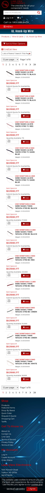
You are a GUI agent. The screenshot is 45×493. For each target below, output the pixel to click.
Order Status (6, 460)
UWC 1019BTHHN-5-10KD (25, 308)
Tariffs (3, 422)
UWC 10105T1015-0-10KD (24, 70)
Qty (9, 88)
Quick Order (6, 413)
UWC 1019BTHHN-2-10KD (25, 256)
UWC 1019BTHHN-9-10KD (25, 359)
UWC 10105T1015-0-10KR (24, 96)
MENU (9, 26)
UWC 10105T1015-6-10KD (24, 148)
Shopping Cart (7, 419)
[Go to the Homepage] (5, 5)
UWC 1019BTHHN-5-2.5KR (25, 333)
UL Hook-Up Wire (34, 37)
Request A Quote (8, 416)
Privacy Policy (7, 442)
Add (27, 90)
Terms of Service (8, 439)
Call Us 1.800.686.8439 (16, 22)
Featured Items (8, 408)
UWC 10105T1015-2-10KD (24, 122)
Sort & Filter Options (15, 43)
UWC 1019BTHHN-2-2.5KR (25, 282)
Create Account (8, 457)
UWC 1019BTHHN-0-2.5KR (25, 230)
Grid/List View (10, 49)
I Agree (31, 489)
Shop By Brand (8, 410)
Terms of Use (7, 445)
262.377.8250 (6, 475)
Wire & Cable (17, 37)
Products (5, 37)
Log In (9, 18)
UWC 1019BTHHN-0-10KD (25, 204)
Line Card (5, 437)
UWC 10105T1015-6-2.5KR (25, 176)
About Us (5, 431)
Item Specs (10, 80)
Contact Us (6, 434)
